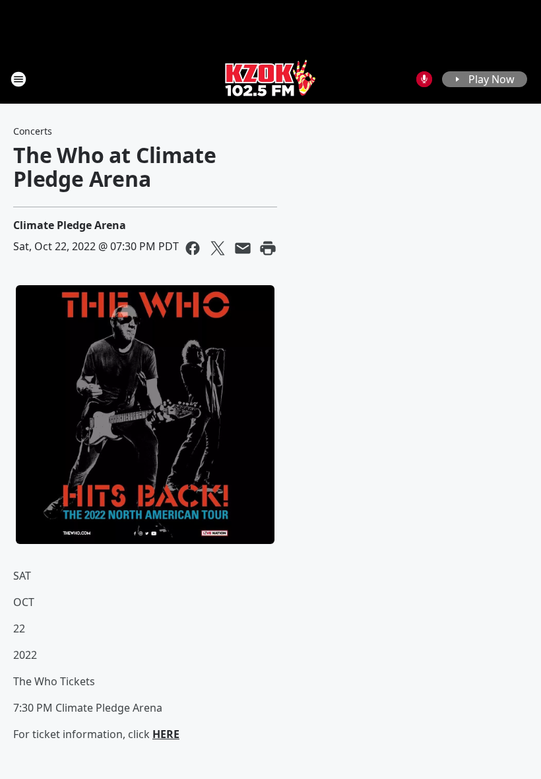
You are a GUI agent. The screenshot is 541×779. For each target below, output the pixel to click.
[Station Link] (270, 78)
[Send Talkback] (424, 79)
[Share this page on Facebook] (192, 248)
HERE (165, 734)
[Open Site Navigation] (18, 79)
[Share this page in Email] (243, 248)
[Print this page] (268, 248)
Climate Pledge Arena (69, 225)
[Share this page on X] (217, 248)
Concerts (32, 131)
